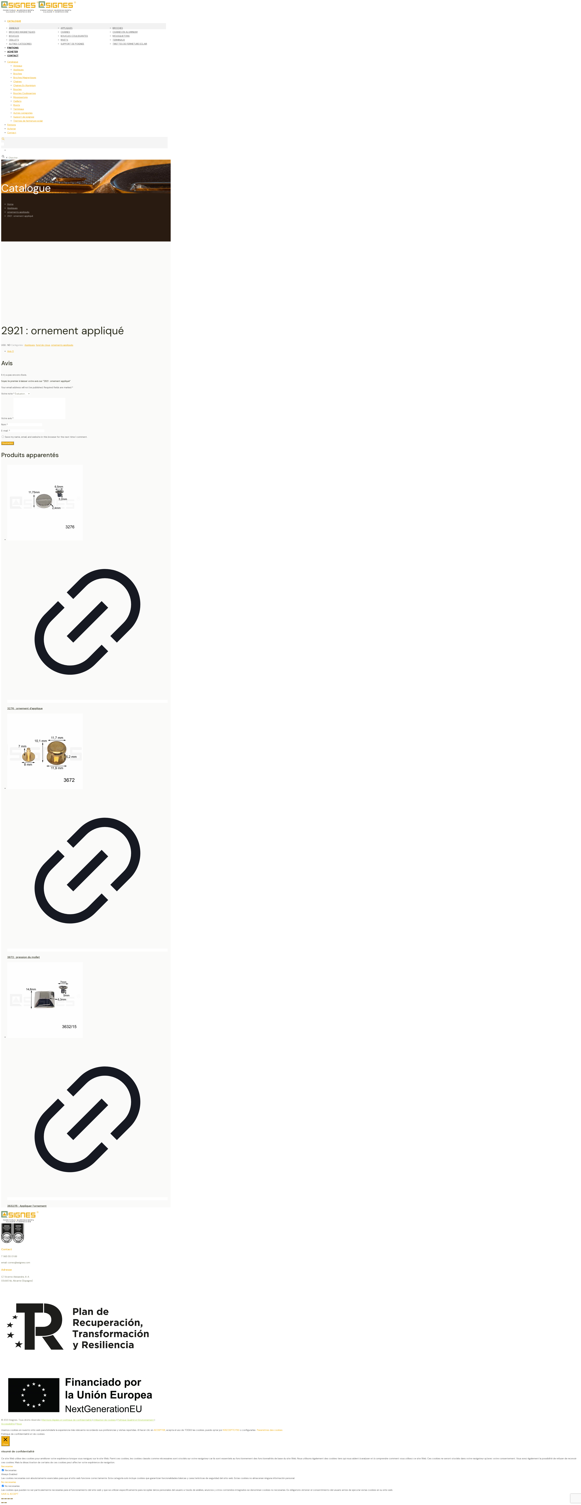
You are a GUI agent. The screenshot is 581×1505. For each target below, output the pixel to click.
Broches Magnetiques (24, 77)
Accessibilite (8, 1423)
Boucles (17, 89)
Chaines (17, 81)
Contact (11, 132)
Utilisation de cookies (104, 1419)
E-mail (5, 430)
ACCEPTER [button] (159, 1430)
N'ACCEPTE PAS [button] (231, 1430)
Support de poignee (23, 116)
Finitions (11, 124)
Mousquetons (20, 97)
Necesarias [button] (7, 1466)
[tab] (87, 351)
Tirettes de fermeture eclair (28, 120)
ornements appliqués (18, 212)
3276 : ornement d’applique (25, 708)
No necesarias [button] (8, 1482)
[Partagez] (8, 1498)
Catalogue (12, 61)
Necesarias (10, 1470)
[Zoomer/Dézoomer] (2, 1498)
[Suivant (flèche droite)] (5, 1502)
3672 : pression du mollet (23, 957)
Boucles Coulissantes (24, 93)
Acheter (11, 128)
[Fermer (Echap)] (11, 1498)
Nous (19, 1423)
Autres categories (23, 113)
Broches (17, 73)
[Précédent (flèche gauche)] (2, 1502)
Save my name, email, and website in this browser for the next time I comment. (46, 436)
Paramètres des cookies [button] (269, 1430)
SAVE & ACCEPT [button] (9, 1493)
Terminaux (18, 109)
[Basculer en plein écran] (5, 1498)
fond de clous (43, 345)
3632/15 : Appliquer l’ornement (27, 1206)
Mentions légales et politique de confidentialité (67, 1419)
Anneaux (17, 65)
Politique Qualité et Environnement (135, 1419)
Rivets (16, 105)
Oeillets (17, 101)
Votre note (7, 393)
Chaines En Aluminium (24, 85)
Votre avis (7, 418)
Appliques (18, 69)
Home (10, 204)
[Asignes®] (54, 12)
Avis (10, 351)
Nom (4, 424)
